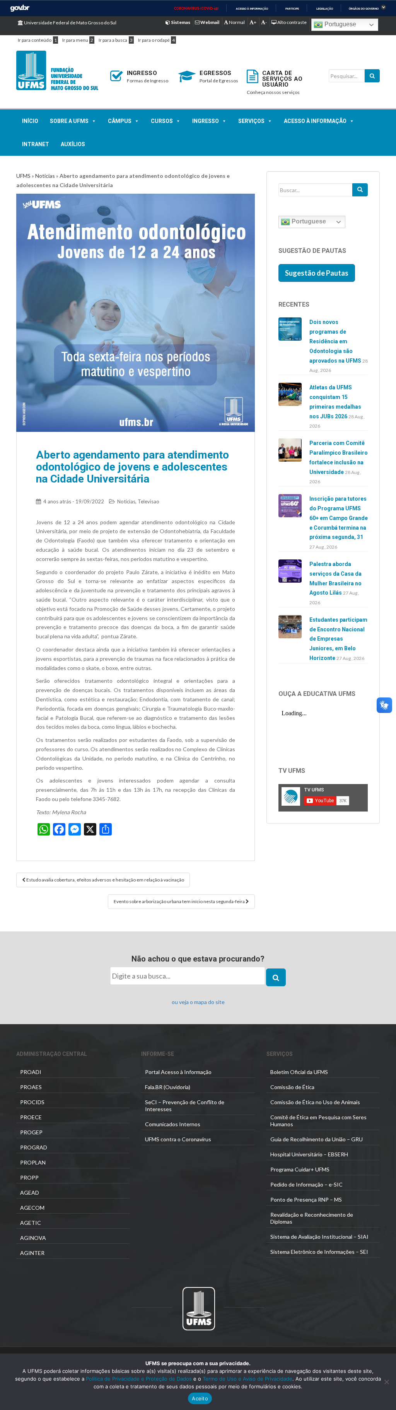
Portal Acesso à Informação (178, 1072)
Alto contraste (292, 22)
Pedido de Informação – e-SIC (306, 1184)
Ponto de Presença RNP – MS (306, 1199)
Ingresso (205, 121)
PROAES (31, 1087)
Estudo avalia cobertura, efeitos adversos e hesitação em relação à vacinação (105, 880)
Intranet (35, 144)
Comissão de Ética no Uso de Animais (315, 1102)
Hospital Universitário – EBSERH (309, 1154)
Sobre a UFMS (69, 121)
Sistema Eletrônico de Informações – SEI (319, 1251)
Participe (292, 8)
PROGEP (31, 1132)
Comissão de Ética (292, 1087)
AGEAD (29, 1192)
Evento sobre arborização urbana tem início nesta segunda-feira (180, 901)
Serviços (251, 121)
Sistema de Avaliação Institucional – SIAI (319, 1236)
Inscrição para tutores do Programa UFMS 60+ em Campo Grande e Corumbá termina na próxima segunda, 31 (338, 518)
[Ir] (360, 189)
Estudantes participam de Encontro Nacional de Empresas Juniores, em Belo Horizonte (338, 639)
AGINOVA (33, 1237)
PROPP (29, 1177)
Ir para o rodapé (154, 40)
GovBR (19, 8)
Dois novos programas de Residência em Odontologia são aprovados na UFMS (335, 341)
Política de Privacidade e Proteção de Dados (139, 1379)
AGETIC (30, 1222)
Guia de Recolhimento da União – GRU (316, 1139)
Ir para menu (75, 40)
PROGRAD (33, 1147)
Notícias (45, 175)
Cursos (162, 121)
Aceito (200, 1398)
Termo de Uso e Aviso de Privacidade (246, 1379)
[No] (386, 1382)
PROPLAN (33, 1162)
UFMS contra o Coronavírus (178, 1139)
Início (30, 121)
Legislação (324, 8)
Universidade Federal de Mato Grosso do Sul (69, 23)
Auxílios (73, 144)
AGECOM (32, 1207)
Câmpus (119, 121)
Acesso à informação (252, 8)
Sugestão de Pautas (316, 273)
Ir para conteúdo (34, 40)
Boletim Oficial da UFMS (299, 1072)
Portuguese (339, 24)
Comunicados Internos (172, 1124)
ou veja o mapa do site (198, 1002)
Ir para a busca (113, 40)
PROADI (30, 1072)
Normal (236, 22)
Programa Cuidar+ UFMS (299, 1169)
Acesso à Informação (315, 121)
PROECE (31, 1117)
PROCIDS (32, 1102)
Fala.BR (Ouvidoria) (167, 1087)
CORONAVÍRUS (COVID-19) (196, 8)
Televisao (148, 501)
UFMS (23, 175)
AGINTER (32, 1253)
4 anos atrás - (73, 501)
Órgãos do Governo (364, 8)
